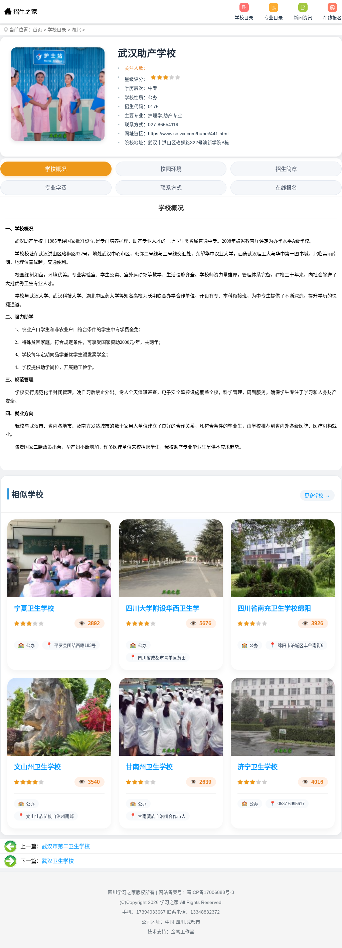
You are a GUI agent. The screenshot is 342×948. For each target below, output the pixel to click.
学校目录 (56, 29)
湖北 (76, 29)
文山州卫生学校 (37, 767)
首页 (37, 29)
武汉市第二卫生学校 (66, 846)
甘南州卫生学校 (149, 767)
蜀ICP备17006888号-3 (210, 892)
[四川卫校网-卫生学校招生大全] (20, 11)
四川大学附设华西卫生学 (162, 608)
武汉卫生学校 (58, 861)
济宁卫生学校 (257, 767)
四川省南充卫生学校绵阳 (274, 608)
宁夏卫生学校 (34, 608)
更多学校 (314, 495)
